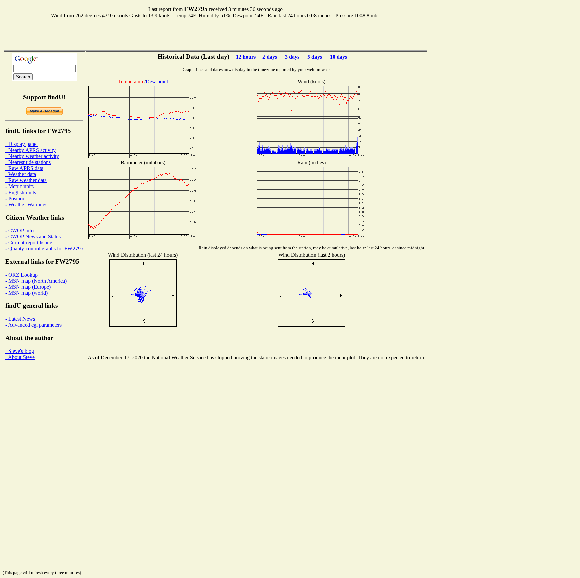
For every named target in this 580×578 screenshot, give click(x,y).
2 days (269, 57)
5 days (314, 57)
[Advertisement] (215, 34)
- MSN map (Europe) (28, 287)
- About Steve (20, 357)
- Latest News (20, 319)
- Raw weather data (26, 180)
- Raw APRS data (24, 168)
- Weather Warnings (26, 204)
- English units (20, 192)
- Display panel (21, 144)
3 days (292, 57)
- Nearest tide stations (28, 162)
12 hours (246, 57)
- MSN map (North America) (36, 281)
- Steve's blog (19, 351)
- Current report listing (28, 242)
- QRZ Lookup (21, 275)
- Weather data (20, 174)
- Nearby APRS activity (30, 150)
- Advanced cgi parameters (33, 325)
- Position (15, 198)
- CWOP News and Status (33, 236)
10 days (338, 57)
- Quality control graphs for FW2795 (44, 248)
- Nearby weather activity (32, 156)
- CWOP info (19, 230)
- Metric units (19, 186)
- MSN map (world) (26, 293)
